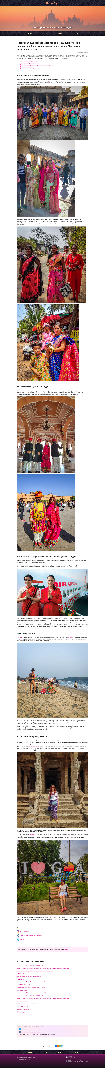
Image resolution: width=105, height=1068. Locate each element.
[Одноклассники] (58, 1046)
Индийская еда (21, 1012)
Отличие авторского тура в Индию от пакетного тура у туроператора (35, 971)
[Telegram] (62, 1046)
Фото (45, 33)
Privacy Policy (73, 1061)
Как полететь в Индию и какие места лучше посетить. (31, 965)
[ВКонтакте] (56, 1046)
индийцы (70, 637)
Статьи (76, 33)
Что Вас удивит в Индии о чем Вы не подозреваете (30, 1003)
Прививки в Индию (22, 990)
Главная (29, 33)
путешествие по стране (75, 740)
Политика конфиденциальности (23, 1059)
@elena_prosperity (24, 931)
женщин (48, 81)
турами (66, 949)
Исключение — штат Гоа (26, 67)
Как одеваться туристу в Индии (28, 68)
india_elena (23, 939)
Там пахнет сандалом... (23, 1006)
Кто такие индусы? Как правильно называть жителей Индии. (33, 992)
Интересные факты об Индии (24, 1009)
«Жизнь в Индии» (26, 1029)
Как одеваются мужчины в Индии (29, 63)
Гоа (67, 834)
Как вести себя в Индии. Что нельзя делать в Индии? (31, 981)
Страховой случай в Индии (24, 984)
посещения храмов (34, 746)
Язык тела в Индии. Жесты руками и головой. (29, 976)
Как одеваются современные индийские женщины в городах (36, 65)
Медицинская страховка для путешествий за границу (31, 987)
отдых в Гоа (33, 834)
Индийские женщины (22, 1001)
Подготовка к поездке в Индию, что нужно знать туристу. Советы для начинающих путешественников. (44, 968)
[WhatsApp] (60, 1046)
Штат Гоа (19, 637)
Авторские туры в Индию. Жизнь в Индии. (31, 935)
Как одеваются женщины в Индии (29, 61)
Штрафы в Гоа (20, 973)
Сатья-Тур (52, 3)
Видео (60, 33)
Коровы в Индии (21, 979)
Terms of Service (82, 1061)
